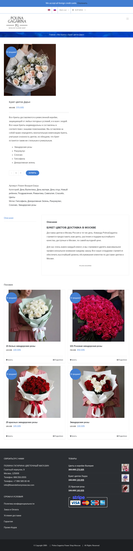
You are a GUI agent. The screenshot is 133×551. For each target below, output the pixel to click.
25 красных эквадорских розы (22, 422)
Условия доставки (12, 515)
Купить (32, 173)
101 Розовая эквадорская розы (86, 346)
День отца (55, 190)
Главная (52, 35)
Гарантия (8, 521)
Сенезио (13, 205)
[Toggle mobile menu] (127, 18)
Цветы (12, 197)
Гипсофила (21, 201)
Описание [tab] (9, 218)
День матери (43, 190)
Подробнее (59, 360)
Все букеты (61, 35)
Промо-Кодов (10, 527)
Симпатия (49, 193)
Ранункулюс (55, 201)
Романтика (38, 193)
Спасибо (59, 193)
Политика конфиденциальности (19, 504)
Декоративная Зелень (38, 201)
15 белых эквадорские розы (20, 346)
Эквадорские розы (27, 205)
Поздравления (25, 193)
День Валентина (28, 190)
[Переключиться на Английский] (49, 10)
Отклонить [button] (82, 3)
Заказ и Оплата (11, 509)
